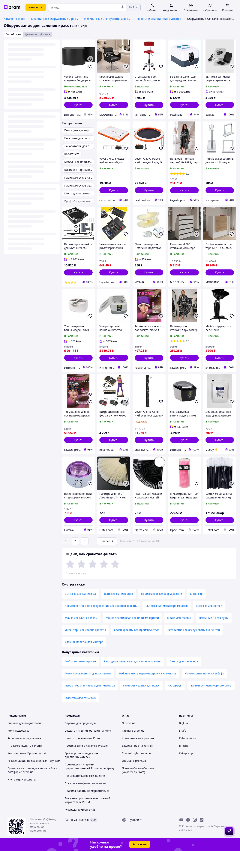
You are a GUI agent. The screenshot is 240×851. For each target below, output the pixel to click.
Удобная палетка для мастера (84, 642)
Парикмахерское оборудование (161, 593)
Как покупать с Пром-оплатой (27, 753)
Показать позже (76, 573)
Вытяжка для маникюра (80, 593)
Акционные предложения (24, 738)
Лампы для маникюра (184, 661)
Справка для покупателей (24, 723)
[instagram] (195, 820)
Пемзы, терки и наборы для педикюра (90, 685)
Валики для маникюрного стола (211, 685)
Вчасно (183, 745)
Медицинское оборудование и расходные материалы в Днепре (54, 18)
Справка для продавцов (80, 723)
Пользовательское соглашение (85, 775)
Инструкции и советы (22, 779)
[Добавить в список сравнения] (90, 59)
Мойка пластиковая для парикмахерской (132, 618)
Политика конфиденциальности (85, 783)
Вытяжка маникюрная (118, 593)
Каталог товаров (14, 18)
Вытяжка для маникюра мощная (167, 606)
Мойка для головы (179, 618)
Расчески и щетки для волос (141, 685)
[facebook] (188, 820)
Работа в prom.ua (133, 730)
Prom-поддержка (18, 730)
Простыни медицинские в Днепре (159, 18)
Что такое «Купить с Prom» (25, 745)
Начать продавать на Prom (82, 738)
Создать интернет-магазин (82, 730)
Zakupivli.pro (187, 753)
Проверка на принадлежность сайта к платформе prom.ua (32, 770)
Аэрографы (175, 685)
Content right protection (137, 753)
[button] (78, 105)
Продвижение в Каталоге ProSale (86, 745)
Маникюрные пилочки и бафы (204, 673)
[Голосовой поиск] (123, 7)
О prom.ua (128, 723)
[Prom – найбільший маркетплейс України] (12, 7)
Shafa (182, 730)
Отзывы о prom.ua (134, 760)
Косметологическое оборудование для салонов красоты (101, 606)
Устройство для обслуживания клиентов (193, 630)
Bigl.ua (183, 723)
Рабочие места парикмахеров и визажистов (147, 673)
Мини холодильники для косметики (88, 673)
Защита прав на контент (138, 745)
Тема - (80, 819)
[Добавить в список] (90, 67)
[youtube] (181, 820)
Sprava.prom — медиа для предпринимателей (81, 755)
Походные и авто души (214, 618)
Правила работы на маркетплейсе (87, 791)
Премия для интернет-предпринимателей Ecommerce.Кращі (90, 766)
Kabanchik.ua (187, 738)
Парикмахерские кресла (80, 697)
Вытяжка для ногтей (209, 606)
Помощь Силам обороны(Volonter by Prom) (138, 770)
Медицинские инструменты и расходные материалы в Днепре (107, 18)
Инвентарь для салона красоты (85, 630)
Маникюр (196, 593)
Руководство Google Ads (80, 809)
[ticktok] (201, 820)
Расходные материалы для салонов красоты (132, 661)
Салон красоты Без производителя (136, 630)
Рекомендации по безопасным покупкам (34, 760)
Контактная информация (138, 738)
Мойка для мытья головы (81, 618)
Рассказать (140, 844)
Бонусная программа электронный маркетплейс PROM (87, 800)
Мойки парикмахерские (80, 661)
